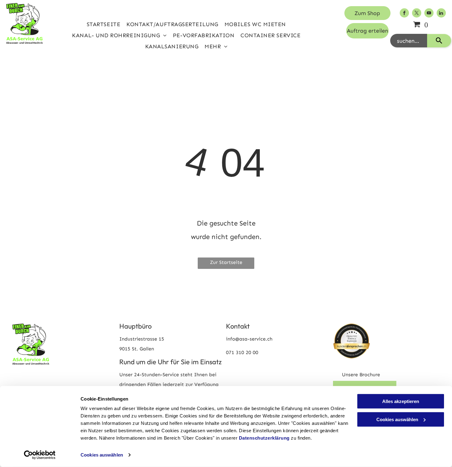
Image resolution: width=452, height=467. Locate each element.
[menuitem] (103, 24)
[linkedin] (441, 13)
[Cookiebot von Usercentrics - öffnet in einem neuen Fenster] (40, 455)
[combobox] (408, 40)
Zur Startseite (226, 262)
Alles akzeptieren (400, 401)
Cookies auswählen (102, 454)
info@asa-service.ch (249, 339)
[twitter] (416, 13)
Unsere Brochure (361, 374)
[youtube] (429, 13)
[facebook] (404, 13)
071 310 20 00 (242, 352)
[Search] (439, 40)
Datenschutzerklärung (264, 438)
